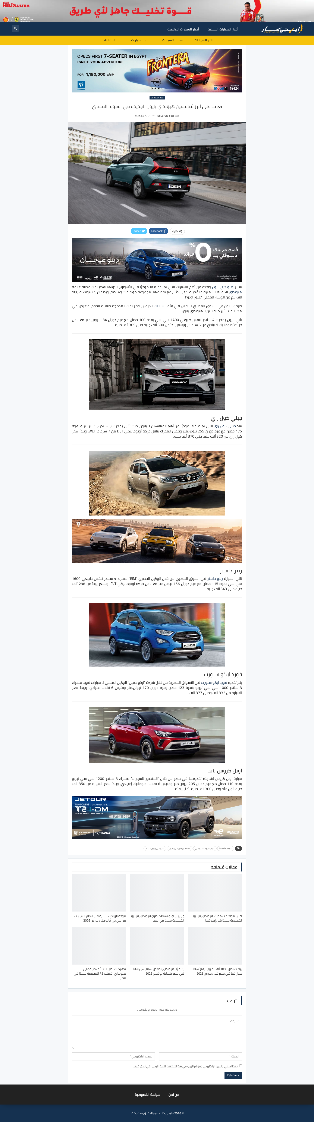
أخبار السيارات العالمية (183, 29)
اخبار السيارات (157, 97)
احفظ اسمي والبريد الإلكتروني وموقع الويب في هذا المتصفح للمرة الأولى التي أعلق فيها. (185, 1066)
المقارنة (110, 40)
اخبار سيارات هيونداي (204, 848)
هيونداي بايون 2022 (155, 848)
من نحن (174, 1094)
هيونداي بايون (223, 287)
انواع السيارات (141, 40)
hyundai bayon (225, 848)
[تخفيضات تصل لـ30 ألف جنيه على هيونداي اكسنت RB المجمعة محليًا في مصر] (99, 946)
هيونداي (235, 292)
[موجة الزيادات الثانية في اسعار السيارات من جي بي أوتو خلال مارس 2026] (99, 892)
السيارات (160, 305)
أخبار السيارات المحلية (223, 29)
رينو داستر (215, 578)
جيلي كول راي (225, 426)
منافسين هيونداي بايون (179, 848)
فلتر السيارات (204, 40)
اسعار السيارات (173, 40)
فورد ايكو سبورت (214, 682)
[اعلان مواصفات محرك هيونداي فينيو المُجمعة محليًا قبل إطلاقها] (215, 892)
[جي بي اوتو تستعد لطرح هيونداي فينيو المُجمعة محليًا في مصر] (157, 892)
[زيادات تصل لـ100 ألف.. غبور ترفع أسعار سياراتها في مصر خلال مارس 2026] (215, 946)
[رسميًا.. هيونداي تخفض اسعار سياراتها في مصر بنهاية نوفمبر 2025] (157, 946)
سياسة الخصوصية (147, 1094)
